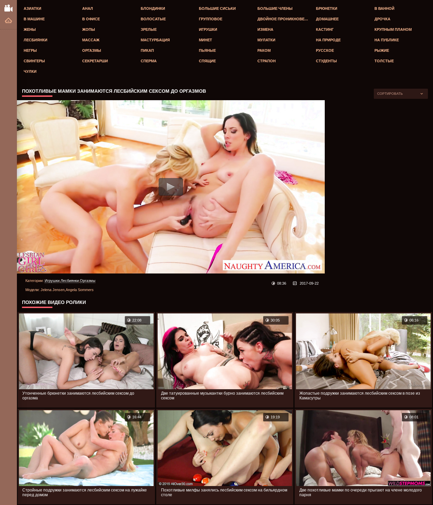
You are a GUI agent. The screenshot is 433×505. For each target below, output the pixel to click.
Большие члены (275, 8)
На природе (328, 40)
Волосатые (153, 19)
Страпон (266, 61)
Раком (264, 50)
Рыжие (381, 50)
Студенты (326, 61)
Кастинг (325, 29)
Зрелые (149, 29)
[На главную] (8, 20)
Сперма (149, 61)
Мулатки (266, 40)
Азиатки (32, 8)
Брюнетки (326, 8)
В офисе (91, 19)
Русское (325, 50)
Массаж (90, 40)
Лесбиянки (35, 40)
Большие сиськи (217, 8)
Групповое (210, 19)
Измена (265, 29)
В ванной (384, 8)
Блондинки (153, 8)
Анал (87, 8)
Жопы (88, 29)
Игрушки (208, 29)
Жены (30, 29)
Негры (30, 50)
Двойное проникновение (284, 19)
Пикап (147, 50)
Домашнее (327, 19)
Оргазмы (91, 50)
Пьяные (207, 50)
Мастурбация (155, 40)
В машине (34, 19)
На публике (386, 40)
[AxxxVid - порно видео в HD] (8, 7)
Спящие (207, 61)
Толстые (384, 61)
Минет (205, 40)
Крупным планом (393, 29)
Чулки (30, 71)
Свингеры (34, 61)
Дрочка (382, 19)
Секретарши (95, 61)
